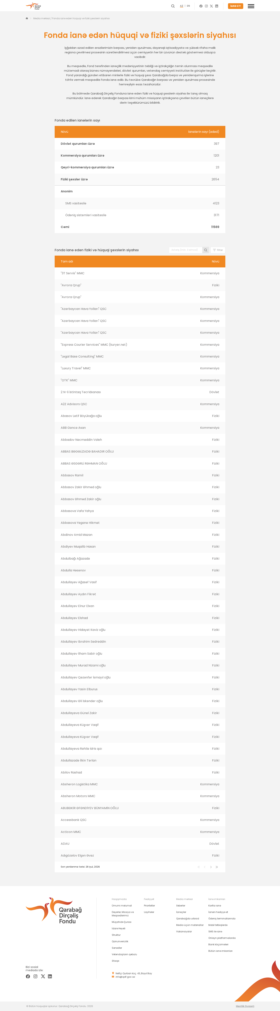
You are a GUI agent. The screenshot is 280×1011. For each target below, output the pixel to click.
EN (188, 6)
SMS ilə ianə (215, 931)
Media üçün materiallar (190, 925)
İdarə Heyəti (118, 928)
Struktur (116, 935)
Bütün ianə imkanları (220, 951)
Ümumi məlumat (122, 905)
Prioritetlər (149, 905)
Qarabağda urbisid (187, 918)
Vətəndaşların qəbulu (124, 954)
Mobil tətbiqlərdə (217, 925)
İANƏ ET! (235, 6)
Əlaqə (115, 960)
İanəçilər (181, 912)
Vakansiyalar (184, 931)
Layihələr (149, 912)
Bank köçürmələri (218, 944)
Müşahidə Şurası (121, 922)
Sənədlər (117, 947)
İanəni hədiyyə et (218, 912)
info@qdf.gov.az (125, 976)
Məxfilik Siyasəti (245, 1006)
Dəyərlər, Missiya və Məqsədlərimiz (123, 913)
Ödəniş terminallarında (221, 918)
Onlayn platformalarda (222, 938)
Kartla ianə (214, 905)
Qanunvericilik (120, 941)
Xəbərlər (180, 905)
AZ (181, 6)
